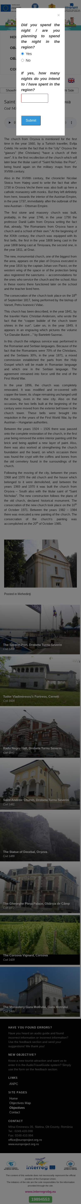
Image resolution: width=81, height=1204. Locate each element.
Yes (29, 54)
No (28, 60)
